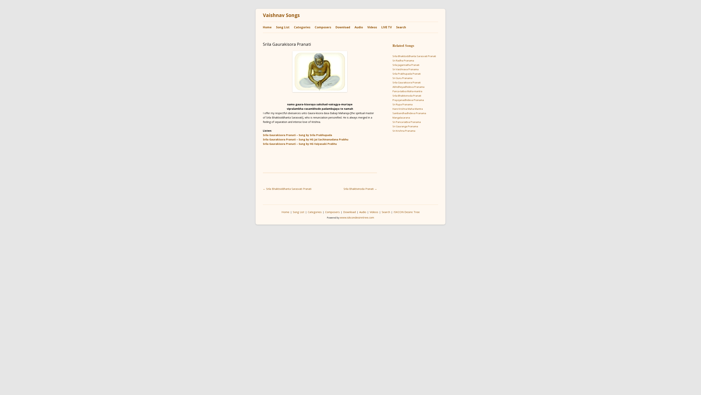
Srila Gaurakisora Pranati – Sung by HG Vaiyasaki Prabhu (300, 144)
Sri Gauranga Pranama (405, 126)
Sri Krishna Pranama (403, 130)
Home (267, 27)
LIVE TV (386, 27)
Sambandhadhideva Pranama (409, 113)
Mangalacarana (401, 117)
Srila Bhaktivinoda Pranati (360, 189)
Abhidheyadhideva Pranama (408, 87)
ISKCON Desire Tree (407, 212)
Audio (359, 27)
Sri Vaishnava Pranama (405, 69)
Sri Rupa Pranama (402, 104)
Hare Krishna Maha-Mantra (407, 108)
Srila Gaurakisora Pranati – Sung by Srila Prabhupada (297, 135)
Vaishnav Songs (281, 15)
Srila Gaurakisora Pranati (406, 82)
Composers (323, 27)
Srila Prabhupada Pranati (406, 73)
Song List (283, 27)
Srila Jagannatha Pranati (405, 65)
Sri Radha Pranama (403, 60)
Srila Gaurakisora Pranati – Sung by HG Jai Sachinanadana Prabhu (305, 139)
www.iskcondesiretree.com (357, 217)
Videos (372, 27)
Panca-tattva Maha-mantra (407, 91)
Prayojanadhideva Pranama (408, 100)
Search (401, 27)
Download (343, 27)
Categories (302, 27)
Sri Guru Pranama (402, 78)
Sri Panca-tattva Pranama (406, 122)
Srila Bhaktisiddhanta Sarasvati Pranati (287, 189)
